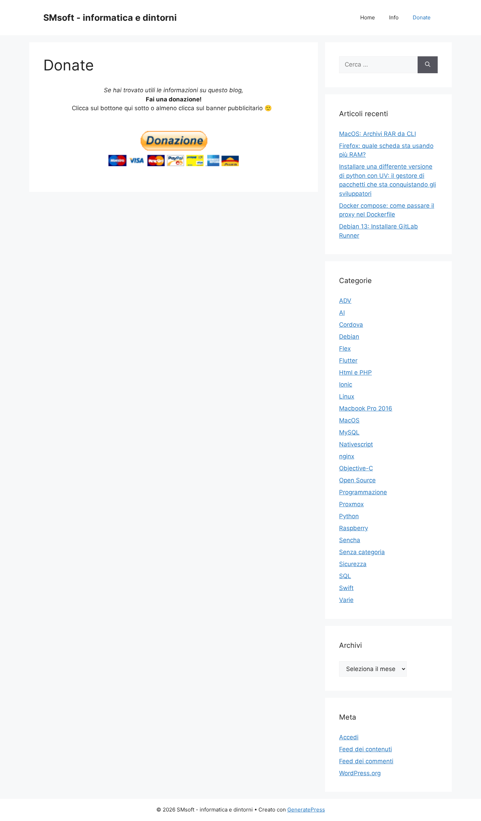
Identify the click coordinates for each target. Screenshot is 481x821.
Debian (349, 336)
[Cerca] (428, 64)
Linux (346, 396)
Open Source (357, 480)
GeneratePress (306, 809)
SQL (345, 575)
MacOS (349, 420)
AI (342, 312)
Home (367, 17)
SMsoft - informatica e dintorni (110, 17)
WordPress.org (360, 773)
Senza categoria (362, 552)
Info (394, 17)
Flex (345, 348)
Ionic (345, 384)
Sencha (349, 540)
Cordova (351, 324)
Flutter (348, 360)
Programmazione (363, 492)
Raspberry (353, 528)
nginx (346, 456)
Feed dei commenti (366, 761)
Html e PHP (355, 372)
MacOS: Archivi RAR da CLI (377, 133)
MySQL (349, 432)
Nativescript (356, 444)
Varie (346, 599)
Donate (422, 17)
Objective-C (356, 468)
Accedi (348, 737)
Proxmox (351, 504)
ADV (345, 300)
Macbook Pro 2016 (365, 408)
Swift (346, 587)
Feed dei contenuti (365, 749)
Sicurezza (353, 564)
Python (349, 516)
